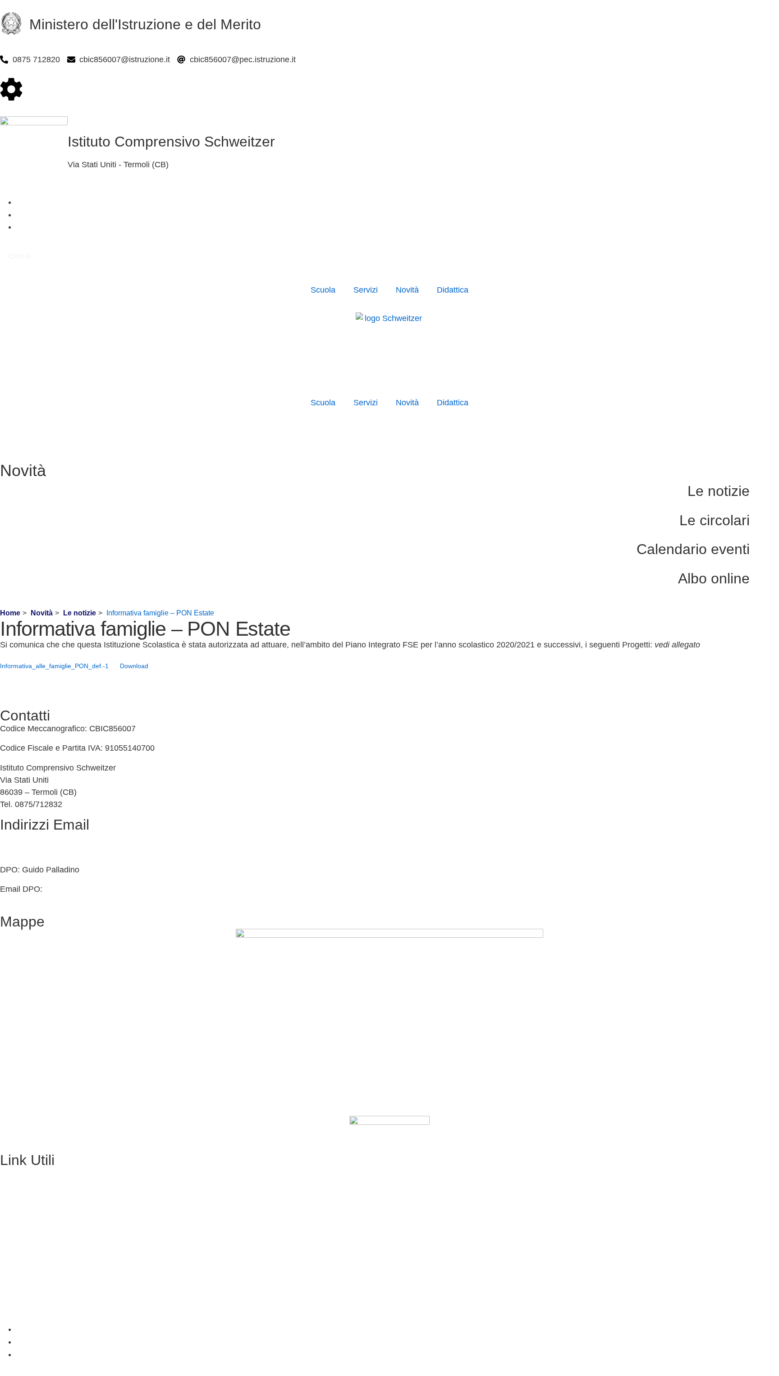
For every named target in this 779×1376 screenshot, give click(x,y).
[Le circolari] (767, 522)
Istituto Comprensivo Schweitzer (171, 141)
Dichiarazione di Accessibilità (52, 1290)
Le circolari (714, 520)
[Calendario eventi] (767, 551)
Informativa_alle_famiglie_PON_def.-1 (54, 666)
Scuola (323, 289)
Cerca (19, 256)
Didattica (452, 289)
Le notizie (718, 491)
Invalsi (11, 1251)
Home (10, 613)
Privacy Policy (25, 1270)
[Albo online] (767, 581)
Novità (407, 289)
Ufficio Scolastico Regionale (50, 1212)
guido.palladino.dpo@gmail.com (102, 889)
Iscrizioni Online (28, 1192)
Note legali (19, 1309)
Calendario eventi (693, 549)
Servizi (365, 289)
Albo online (714, 578)
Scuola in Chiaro (30, 1231)
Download (134, 666)
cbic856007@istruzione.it (45, 837)
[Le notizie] (767, 493)
